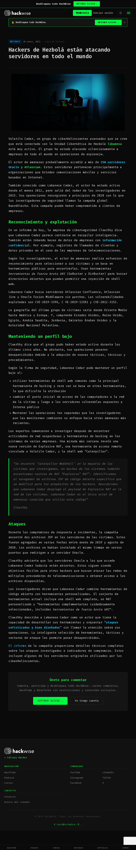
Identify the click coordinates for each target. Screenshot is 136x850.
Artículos (102, 848)
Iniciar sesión (103, 12)
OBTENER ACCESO (86, 3)
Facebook (75, 782)
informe (21, 646)
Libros (125, 848)
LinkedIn (108, 772)
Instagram (76, 777)
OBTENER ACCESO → (50, 700)
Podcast (35, 848)
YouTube (75, 772)
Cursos (56, 848)
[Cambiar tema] (120, 13)
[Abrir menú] (128, 13)
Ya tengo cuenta (87, 700)
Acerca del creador (17, 802)
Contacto (10, 796)
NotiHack (78, 848)
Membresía (82, 12)
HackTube (11, 848)
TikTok (106, 777)
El (11, 646)
